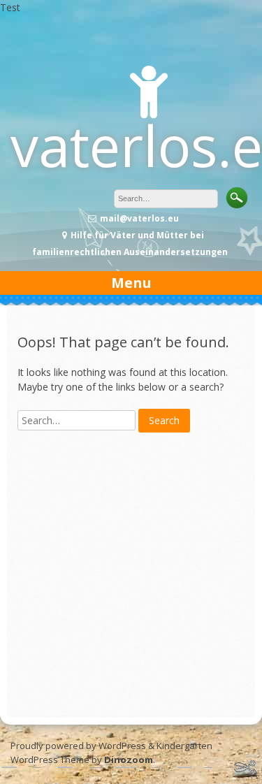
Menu (131, 282)
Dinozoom (128, 759)
